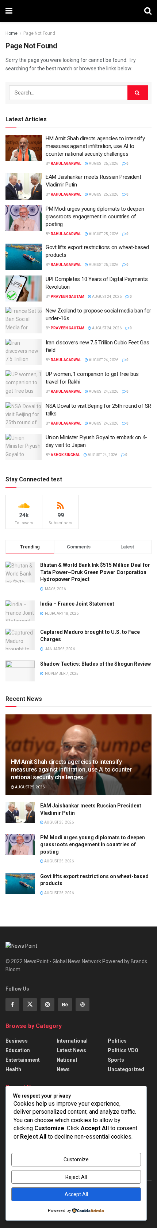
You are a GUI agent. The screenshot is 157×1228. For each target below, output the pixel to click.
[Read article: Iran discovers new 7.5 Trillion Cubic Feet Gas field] (23, 352)
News (63, 1069)
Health (13, 1069)
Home (11, 33)
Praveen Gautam (67, 297)
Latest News (71, 1050)
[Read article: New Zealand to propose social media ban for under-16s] (23, 320)
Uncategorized (126, 1069)
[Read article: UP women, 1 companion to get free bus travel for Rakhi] (23, 383)
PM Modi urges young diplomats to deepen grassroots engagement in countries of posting (95, 217)
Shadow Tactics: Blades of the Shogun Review (95, 664)
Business (16, 1041)
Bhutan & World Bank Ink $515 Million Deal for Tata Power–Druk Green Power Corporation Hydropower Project (95, 572)
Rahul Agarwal (66, 164)
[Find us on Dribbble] (82, 1004)
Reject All (76, 1177)
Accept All (76, 1194)
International (72, 1041)
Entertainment (22, 1060)
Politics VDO (123, 1050)
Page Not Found (39, 33)
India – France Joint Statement (77, 604)
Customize (76, 1159)
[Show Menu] (8, 11)
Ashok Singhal (65, 455)
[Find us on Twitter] (30, 1004)
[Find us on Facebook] (12, 1004)
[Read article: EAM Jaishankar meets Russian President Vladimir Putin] (23, 186)
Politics (117, 1041)
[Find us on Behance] (65, 1004)
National (67, 1060)
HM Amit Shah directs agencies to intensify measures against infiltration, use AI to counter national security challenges (95, 146)
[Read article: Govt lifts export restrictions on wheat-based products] (23, 257)
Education (17, 1050)
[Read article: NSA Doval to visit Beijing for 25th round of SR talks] (23, 415)
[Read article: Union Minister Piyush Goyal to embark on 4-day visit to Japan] (23, 447)
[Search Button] (148, 11)
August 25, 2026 (103, 164)
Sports (116, 1060)
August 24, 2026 (106, 297)
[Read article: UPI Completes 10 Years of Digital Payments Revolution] (23, 288)
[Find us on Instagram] (47, 1004)
